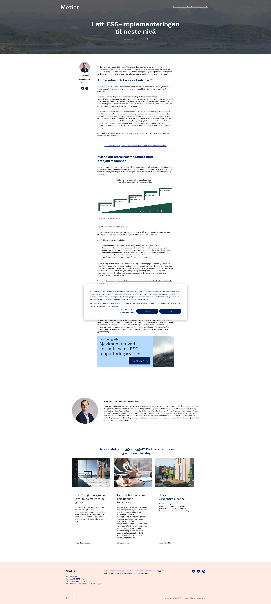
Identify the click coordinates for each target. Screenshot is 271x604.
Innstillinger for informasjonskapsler (127, 311)
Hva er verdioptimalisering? (172, 497)
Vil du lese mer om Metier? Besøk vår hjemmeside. (190, 7)
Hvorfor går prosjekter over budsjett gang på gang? (90, 499)
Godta (147, 311)
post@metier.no (72, 584)
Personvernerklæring (172, 598)
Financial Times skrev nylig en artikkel (113, 112)
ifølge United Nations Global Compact (141, 235)
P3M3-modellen (139, 268)
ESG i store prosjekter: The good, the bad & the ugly (127, 133)
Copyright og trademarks (195, 598)
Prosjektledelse (128, 39)
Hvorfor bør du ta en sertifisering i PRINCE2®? (131, 499)
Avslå (170, 311)
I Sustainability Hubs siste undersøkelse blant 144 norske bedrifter (124, 87)
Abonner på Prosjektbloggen (90, 584)
